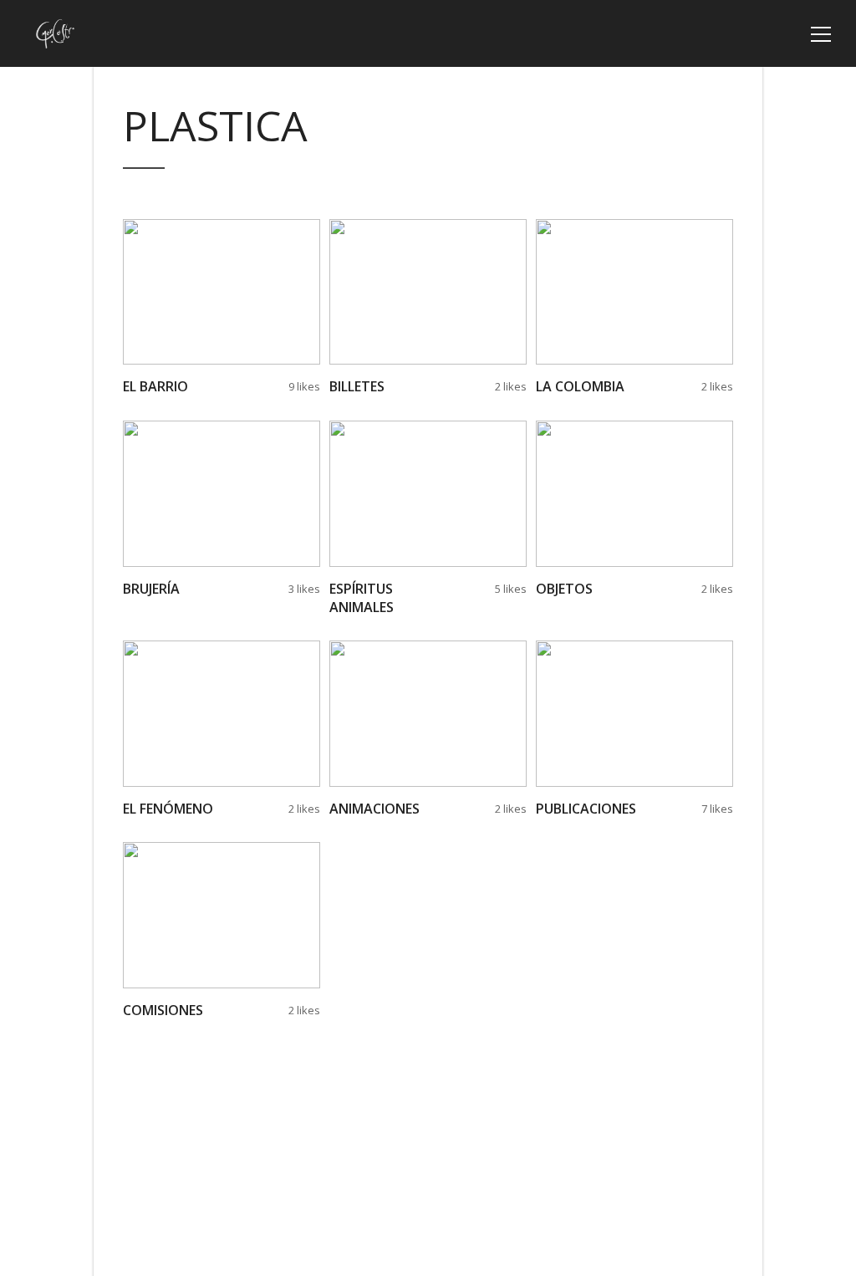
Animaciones (374, 808)
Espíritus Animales (361, 597)
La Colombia (580, 386)
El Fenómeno (168, 808)
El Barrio (155, 386)
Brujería (151, 588)
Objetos (564, 588)
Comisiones (163, 1010)
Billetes (357, 386)
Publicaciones (586, 808)
